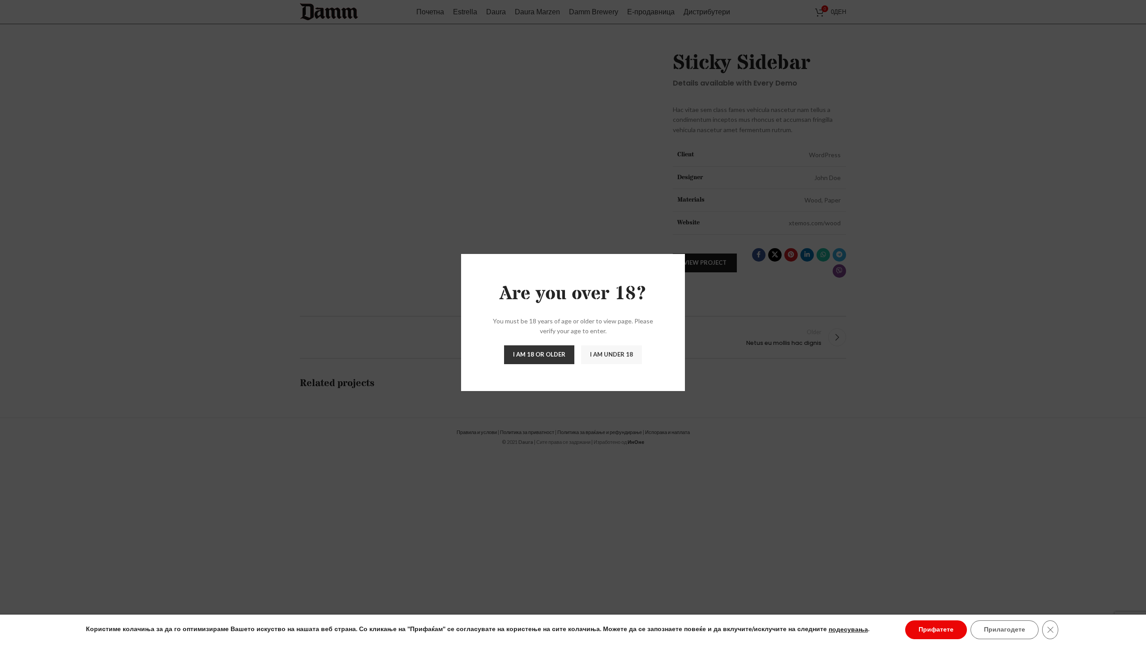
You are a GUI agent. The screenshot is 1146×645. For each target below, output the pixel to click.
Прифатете (936, 629)
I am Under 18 (611, 354)
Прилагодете (1004, 629)
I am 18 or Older (539, 354)
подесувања (848, 629)
